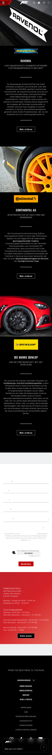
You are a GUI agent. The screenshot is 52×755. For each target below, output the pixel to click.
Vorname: (7, 481)
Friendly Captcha (26, 547)
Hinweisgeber (26, 725)
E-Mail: (6, 500)
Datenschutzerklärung (28, 534)
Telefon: (7, 509)
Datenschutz (26, 721)
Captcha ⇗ (34, 555)
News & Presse (26, 699)
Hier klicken (28, 553)
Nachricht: (8, 519)
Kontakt (26, 695)
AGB (26, 712)
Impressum (26, 708)
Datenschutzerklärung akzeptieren (27, 528)
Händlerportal (26, 690)
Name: (6, 491)
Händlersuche (26, 686)
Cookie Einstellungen (26, 730)
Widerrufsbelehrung (26, 716)
